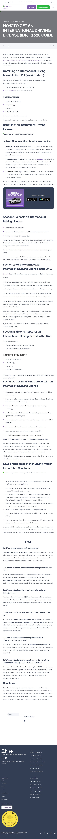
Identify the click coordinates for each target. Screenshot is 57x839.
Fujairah (3, 796)
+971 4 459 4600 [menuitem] (8, 2)
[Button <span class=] (43, 7)
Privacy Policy (13, 833)
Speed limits (7, 274)
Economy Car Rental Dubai (36, 771)
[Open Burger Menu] (53, 7)
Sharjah (3, 786)
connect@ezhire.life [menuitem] (20, 2)
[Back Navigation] (28, 46)
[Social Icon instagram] (45, 2)
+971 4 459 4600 (37, 781)
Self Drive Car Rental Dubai (36, 765)
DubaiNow (12, 91)
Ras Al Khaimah (5, 793)
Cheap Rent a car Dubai (35, 755)
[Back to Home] (8, 7)
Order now (32, 7)
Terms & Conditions (5, 833)
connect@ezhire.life (34, 797)
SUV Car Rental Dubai (35, 768)
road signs (40, 159)
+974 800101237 (37, 794)
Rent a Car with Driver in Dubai (37, 762)
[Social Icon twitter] (49, 2)
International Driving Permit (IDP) (13, 60)
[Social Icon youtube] (53, 2)
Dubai (2, 780)
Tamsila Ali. (6, 21)
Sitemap (18, 833)
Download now (7, 807)
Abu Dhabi (3, 783)
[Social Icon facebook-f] (47, 2)
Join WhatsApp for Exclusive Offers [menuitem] (35, 2)
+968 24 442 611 (37, 784)
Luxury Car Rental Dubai (35, 758)
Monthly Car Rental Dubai (36, 752)
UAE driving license (34, 60)
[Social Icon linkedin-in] (51, 2)
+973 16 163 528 (38, 787)
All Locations (4, 799)
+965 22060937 (37, 791)
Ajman (2, 790)
